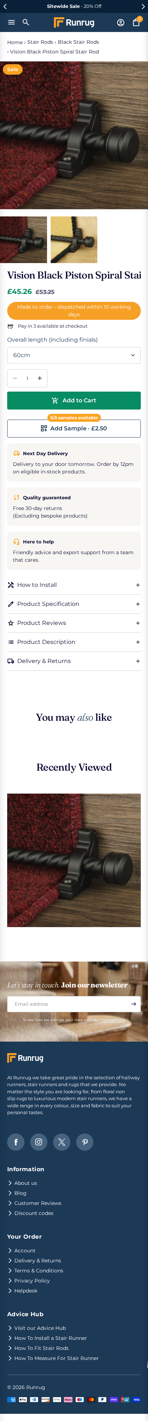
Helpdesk (25, 1290)
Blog (20, 1193)
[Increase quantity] (39, 378)
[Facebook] (15, 1142)
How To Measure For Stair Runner (56, 1358)
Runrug (35, 1387)
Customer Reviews (37, 1203)
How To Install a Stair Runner (50, 1338)
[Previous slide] (5, 6)
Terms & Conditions (38, 1270)
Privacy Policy (112, 1020)
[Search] (26, 22)
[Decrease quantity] (15, 378)
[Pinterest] (84, 1142)
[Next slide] (143, 6)
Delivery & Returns (37, 1260)
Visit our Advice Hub (40, 1328)
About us (25, 1183)
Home (15, 42)
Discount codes (34, 1213)
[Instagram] (38, 1142)
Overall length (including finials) (52, 339)
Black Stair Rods (78, 42)
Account (25, 1250)
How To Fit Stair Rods (41, 1348)
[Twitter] (61, 1142)
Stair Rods (40, 42)
